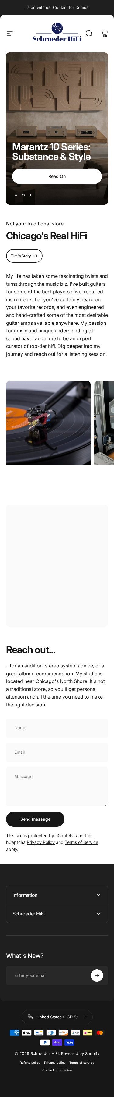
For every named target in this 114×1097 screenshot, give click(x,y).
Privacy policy (55, 1063)
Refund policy (30, 1063)
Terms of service (81, 1063)
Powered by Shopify (80, 1053)
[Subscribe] (97, 975)
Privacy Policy (41, 842)
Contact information (57, 1070)
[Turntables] (48, 423)
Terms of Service (81, 842)
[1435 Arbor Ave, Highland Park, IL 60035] (57, 566)
